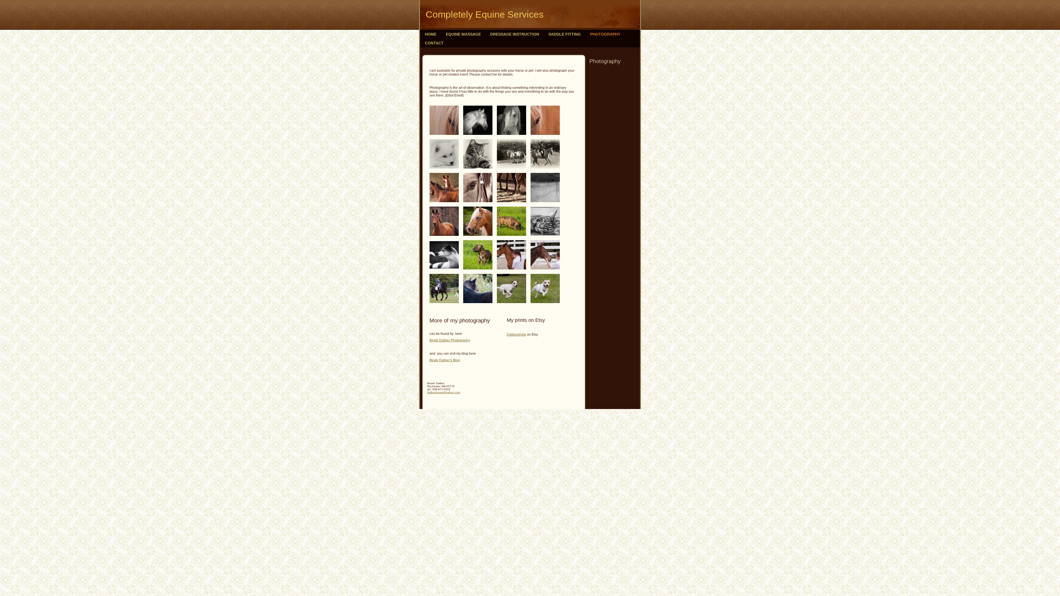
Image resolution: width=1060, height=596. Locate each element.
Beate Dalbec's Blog (445, 360)
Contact (434, 43)
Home (430, 34)
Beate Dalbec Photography (450, 340)
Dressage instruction (514, 34)
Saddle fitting (564, 34)
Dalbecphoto (516, 334)
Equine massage (463, 34)
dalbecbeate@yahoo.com (443, 392)
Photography (605, 34)
